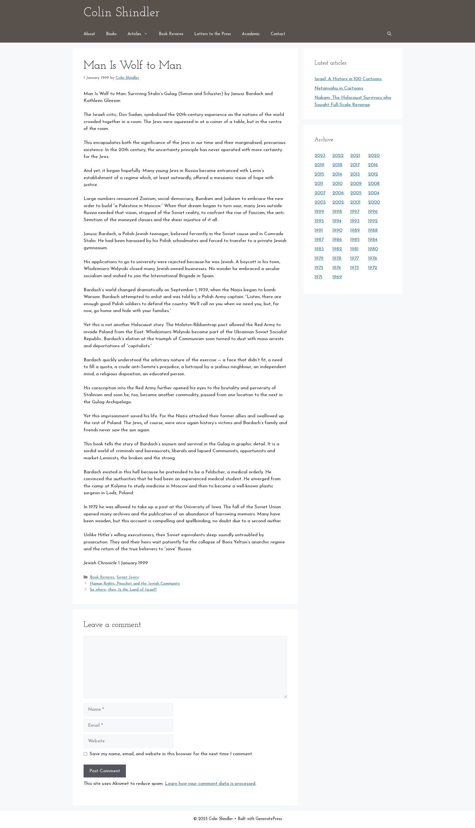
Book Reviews (171, 34)
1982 (337, 249)
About (89, 34)
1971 (318, 277)
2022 (338, 155)
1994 (336, 221)
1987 (319, 239)
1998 (337, 211)
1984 (372, 239)
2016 (373, 165)
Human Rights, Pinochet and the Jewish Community (135, 584)
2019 (319, 165)
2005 (355, 193)
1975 (318, 267)
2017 (355, 165)
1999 (319, 211)
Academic (251, 34)
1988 (373, 230)
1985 (355, 239)
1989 (355, 230)
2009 (356, 183)
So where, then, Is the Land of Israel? (123, 590)
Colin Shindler (121, 13)
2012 (373, 174)
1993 (355, 221)
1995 (319, 221)
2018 (337, 165)
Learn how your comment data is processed (210, 783)
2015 (319, 174)
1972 (372, 267)
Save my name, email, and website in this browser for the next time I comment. (171, 754)
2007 (319, 193)
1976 (372, 258)
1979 (319, 258)
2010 (337, 183)
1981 (354, 249)
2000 (374, 202)
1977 (354, 258)
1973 (354, 267)
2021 (355, 155)
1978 (336, 258)
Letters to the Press (212, 34)
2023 (319, 155)
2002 (338, 202)
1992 (373, 221)
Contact (278, 34)
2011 (318, 183)
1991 (318, 230)
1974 (336, 267)
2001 (355, 202)
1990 (337, 230)
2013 (355, 174)
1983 (319, 249)
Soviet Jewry (128, 578)
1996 (373, 211)
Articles (134, 34)
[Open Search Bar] (389, 34)
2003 (320, 202)
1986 (337, 239)
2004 (373, 193)
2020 (374, 155)
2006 (338, 193)
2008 (374, 183)
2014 (337, 174)
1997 (354, 211)
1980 (373, 249)
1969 (337, 277)
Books (111, 34)
